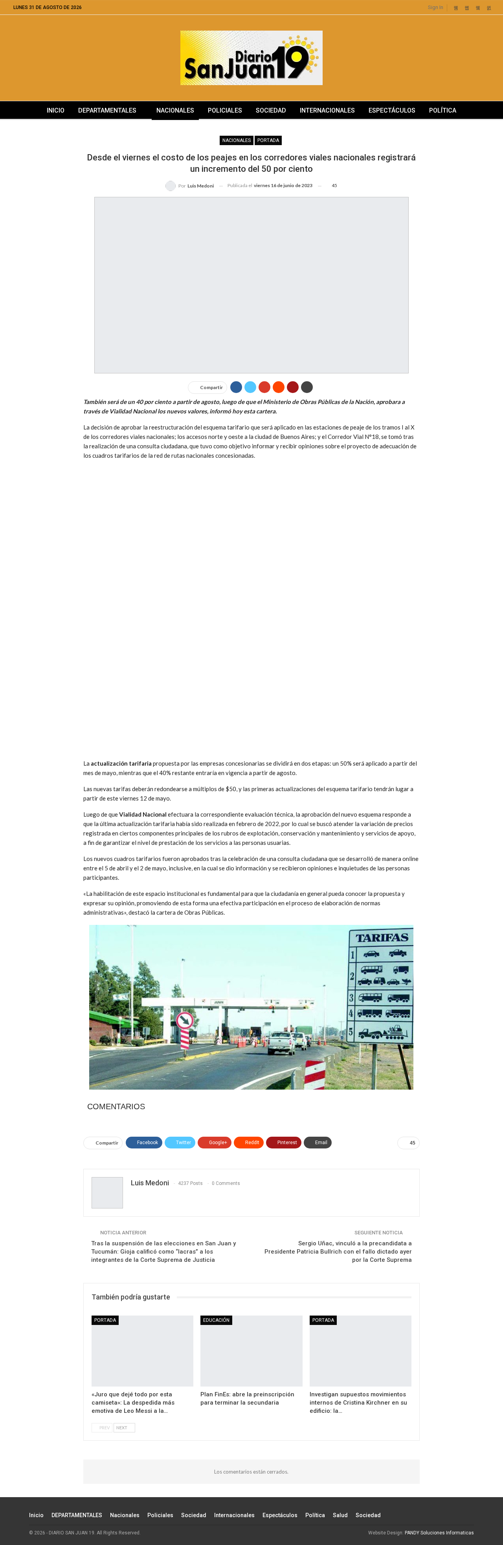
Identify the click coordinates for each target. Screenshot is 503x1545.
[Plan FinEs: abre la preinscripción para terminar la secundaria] (251, 1351)
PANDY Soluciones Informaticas (439, 1533)
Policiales (225, 110)
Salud (340, 1515)
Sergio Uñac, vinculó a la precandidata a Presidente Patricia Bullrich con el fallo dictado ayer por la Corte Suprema (338, 1251)
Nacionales (175, 110)
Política (442, 110)
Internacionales (327, 110)
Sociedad (271, 110)
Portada (268, 140)
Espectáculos (392, 110)
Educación (216, 1320)
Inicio (55, 110)
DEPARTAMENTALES (107, 110)
